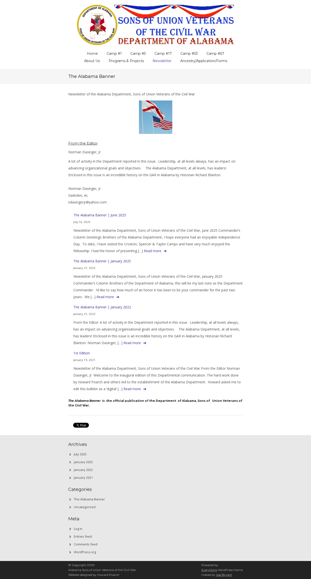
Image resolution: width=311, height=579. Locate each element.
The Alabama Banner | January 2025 (102, 261)
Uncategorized (84, 507)
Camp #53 (189, 53)
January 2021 (83, 477)
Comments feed (85, 544)
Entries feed (83, 536)
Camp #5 (138, 53)
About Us (92, 61)
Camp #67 (215, 53)
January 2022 (83, 470)
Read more (152, 250)
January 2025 (83, 462)
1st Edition (81, 353)
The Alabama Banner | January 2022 (102, 307)
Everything (209, 570)
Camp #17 (163, 53)
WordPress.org (85, 552)
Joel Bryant (224, 575)
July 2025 (80, 454)
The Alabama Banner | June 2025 (99, 215)
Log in (78, 528)
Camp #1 (114, 53)
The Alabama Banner (89, 499)
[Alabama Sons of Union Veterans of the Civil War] (155, 24)
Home (92, 53)
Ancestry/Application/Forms (203, 61)
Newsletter (162, 61)
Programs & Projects (126, 61)
